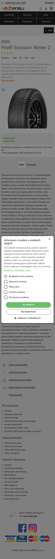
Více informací (44, 266)
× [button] (49, 239)
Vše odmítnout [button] (28, 312)
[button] (27, 270)
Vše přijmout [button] (28, 305)
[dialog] (27, 279)
